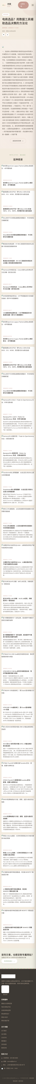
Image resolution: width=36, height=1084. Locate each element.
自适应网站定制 (6, 1010)
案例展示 (4, 1041)
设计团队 (4, 1034)
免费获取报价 (9, 961)
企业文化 (4, 1037)
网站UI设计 (4, 1017)
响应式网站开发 (6, 1007)
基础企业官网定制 (6, 1003)
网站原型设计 (5, 1014)
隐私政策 (15, 1081)
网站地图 (31, 1078)
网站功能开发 (5, 1020)
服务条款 (21, 1081)
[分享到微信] (3, 34)
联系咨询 (4, 1048)
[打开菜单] (33, 5)
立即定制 (23, 5)
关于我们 (4, 1031)
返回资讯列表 (18, 141)
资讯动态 (4, 1044)
